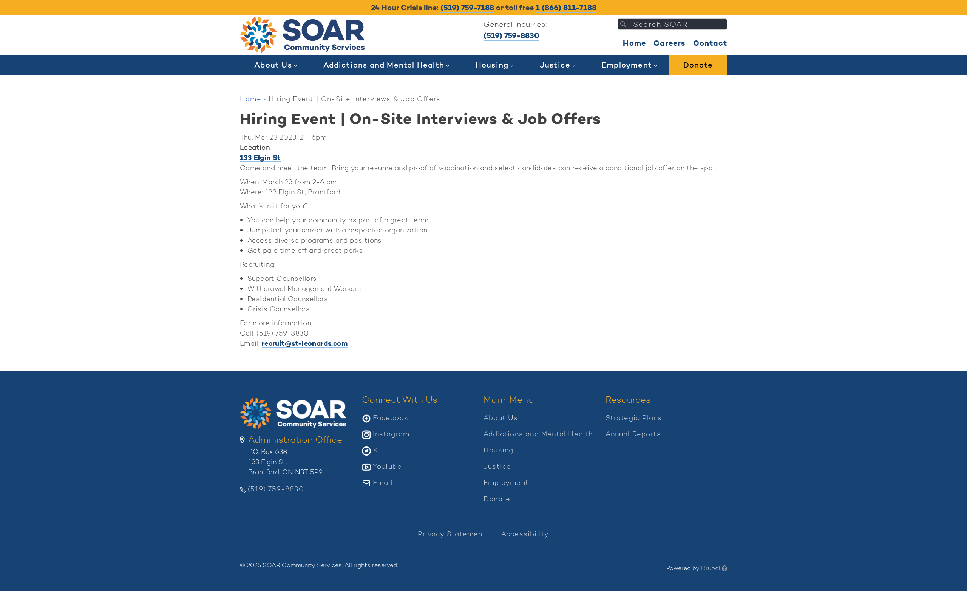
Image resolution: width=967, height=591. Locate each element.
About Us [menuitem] (273, 65)
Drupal (710, 568)
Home (634, 43)
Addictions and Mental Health (538, 433)
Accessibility (525, 533)
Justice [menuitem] (555, 65)
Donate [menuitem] (698, 65)
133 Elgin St (260, 157)
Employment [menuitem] (627, 65)
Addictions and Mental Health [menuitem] (384, 65)
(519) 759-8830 (511, 35)
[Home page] (304, 34)
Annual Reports (633, 433)
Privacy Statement (452, 533)
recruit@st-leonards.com (305, 343)
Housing (498, 450)
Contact (710, 43)
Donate (497, 498)
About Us (501, 417)
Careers (669, 43)
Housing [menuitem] (492, 65)
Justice (497, 466)
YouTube (387, 466)
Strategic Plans (634, 417)
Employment (506, 482)
